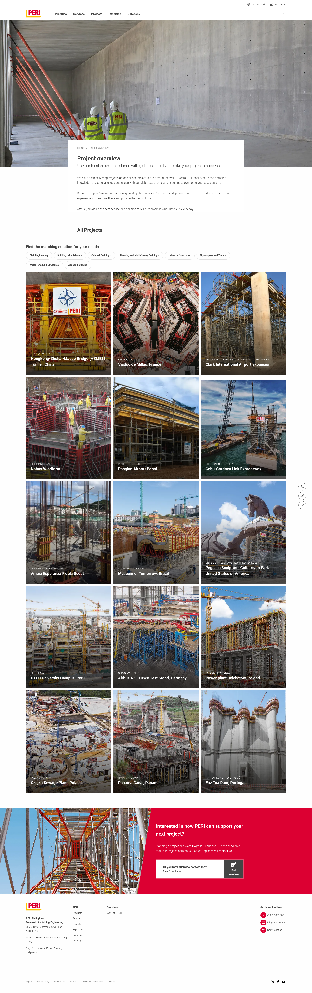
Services (79, 14)
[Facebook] (277, 982)
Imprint (29, 982)
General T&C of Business (92, 982)
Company (134, 14)
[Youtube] (283, 982)
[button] (199, 869)
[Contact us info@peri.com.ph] (302, 505)
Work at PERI (114, 912)
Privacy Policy (43, 982)
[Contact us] (302, 496)
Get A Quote (79, 940)
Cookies (111, 982)
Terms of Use (59, 982)
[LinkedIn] (272, 982)
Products (61, 14)
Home (81, 147)
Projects (96, 14)
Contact (73, 982)
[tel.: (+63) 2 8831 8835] (302, 486)
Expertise (115, 14)
